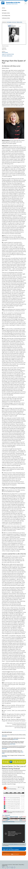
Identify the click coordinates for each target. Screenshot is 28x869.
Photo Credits (15, 864)
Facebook (3, 867)
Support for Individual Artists (8, 54)
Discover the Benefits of (11, 853)
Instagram (5, 867)
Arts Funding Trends (6, 15)
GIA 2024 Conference (14, 844)
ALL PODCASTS (6, 815)
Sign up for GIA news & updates (11, 849)
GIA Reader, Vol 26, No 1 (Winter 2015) (14, 22)
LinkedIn (8, 867)
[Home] (11, 2)
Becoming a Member (11, 854)
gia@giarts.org (4, 865)
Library (3, 8)
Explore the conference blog (8, 821)
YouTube (10, 867)
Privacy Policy (21, 864)
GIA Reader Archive (6, 13)
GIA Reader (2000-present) (7, 55)
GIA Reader (4, 10)
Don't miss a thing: (11, 848)
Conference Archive (6, 18)
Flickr (12, 867)
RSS (14, 867)
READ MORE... (5, 736)
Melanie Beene (5, 52)
